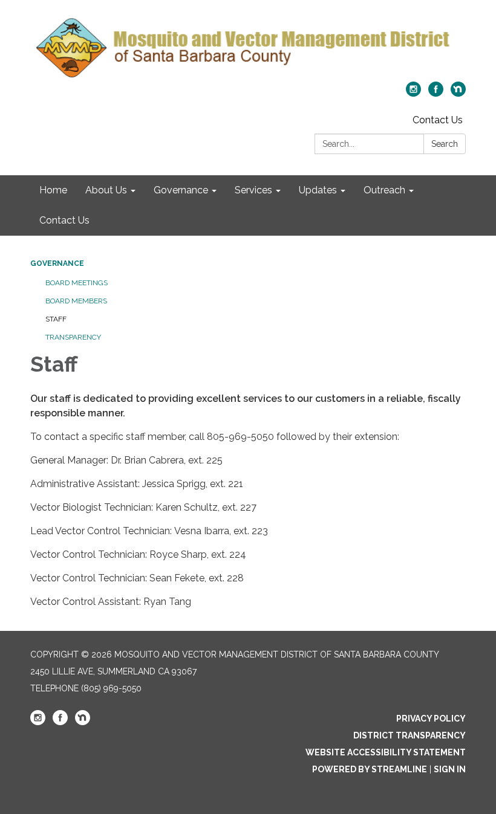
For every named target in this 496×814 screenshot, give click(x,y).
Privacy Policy (431, 718)
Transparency (73, 337)
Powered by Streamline (369, 769)
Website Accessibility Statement (385, 752)
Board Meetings (76, 283)
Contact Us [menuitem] (64, 220)
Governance (57, 263)
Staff (56, 319)
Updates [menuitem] (318, 190)
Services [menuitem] (253, 190)
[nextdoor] (458, 93)
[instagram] (413, 93)
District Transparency (409, 735)
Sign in (450, 769)
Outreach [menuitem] (384, 190)
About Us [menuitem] (106, 190)
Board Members (76, 301)
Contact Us (438, 120)
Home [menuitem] (53, 190)
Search (444, 144)
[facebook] (435, 93)
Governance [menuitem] (181, 190)
